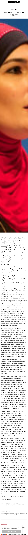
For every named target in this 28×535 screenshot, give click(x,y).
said (2, 252)
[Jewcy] (14, 2)
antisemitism (15, 503)
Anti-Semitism (8, 503)
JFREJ (23, 504)
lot (3, 238)
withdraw (4, 246)
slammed (16, 361)
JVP (6, 505)
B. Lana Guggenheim (14, 14)
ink (7, 238)
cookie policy (14, 528)
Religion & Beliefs (14, 9)
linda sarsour (11, 505)
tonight (19, 240)
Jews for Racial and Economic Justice (13, 504)
